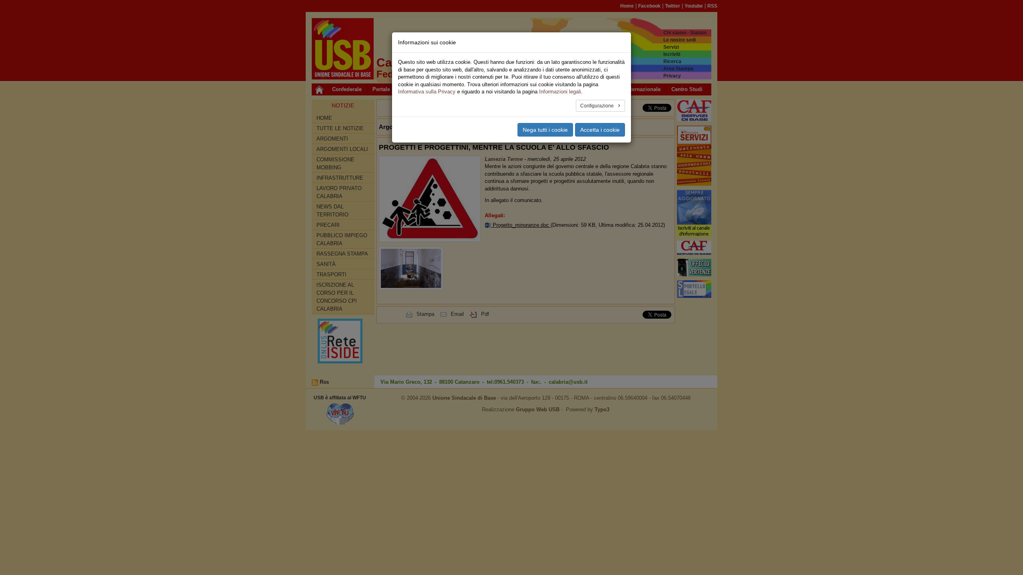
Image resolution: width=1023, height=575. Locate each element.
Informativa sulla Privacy (427, 92)
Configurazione (597, 106)
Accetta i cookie (600, 130)
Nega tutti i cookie (545, 130)
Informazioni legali (560, 92)
